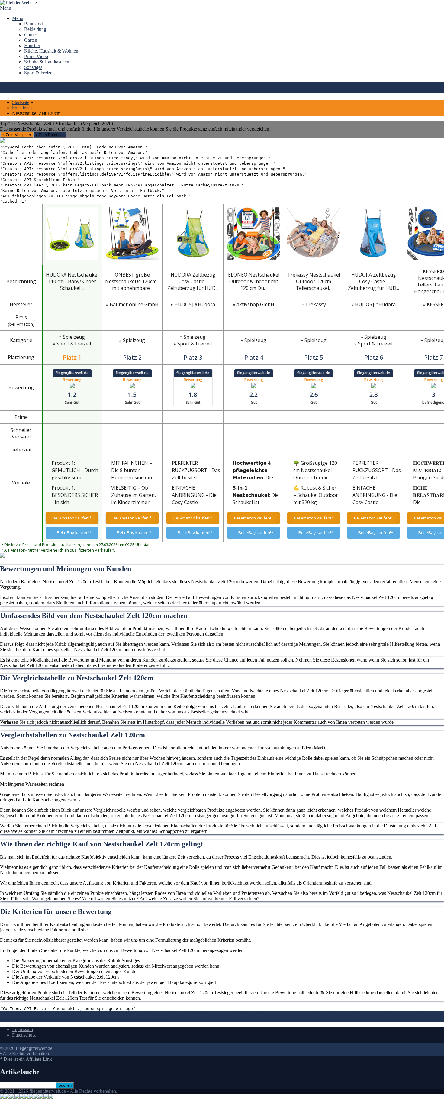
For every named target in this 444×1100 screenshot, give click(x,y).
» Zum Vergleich (16, 135)
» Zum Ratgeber (50, 135)
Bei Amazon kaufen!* (72, 518)
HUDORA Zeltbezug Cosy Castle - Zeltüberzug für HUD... (192, 281)
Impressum (22, 1029)
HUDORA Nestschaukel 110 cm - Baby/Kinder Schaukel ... (72, 281)
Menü (17, 18)
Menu (5, 8)
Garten (30, 40)
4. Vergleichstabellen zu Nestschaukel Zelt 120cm (360, 1013)
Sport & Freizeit (39, 72)
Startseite (20, 102)
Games (30, 34)
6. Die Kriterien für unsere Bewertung (134, 1019)
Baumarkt (33, 23)
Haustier (32, 45)
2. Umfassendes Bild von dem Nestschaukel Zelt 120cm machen (148, 1013)
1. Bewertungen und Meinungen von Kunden (43, 1013)
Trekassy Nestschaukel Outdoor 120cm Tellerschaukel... (313, 281)
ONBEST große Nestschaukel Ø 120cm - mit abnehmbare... (132, 281)
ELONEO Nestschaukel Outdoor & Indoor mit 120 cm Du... (253, 281)
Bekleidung (35, 29)
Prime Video (36, 56)
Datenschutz (24, 1034)
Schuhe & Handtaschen (46, 61)
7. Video (179, 1019)
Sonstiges (33, 67)
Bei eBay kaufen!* (74, 532)
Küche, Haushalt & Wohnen (51, 50)
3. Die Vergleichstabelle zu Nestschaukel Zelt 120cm (261, 1013)
